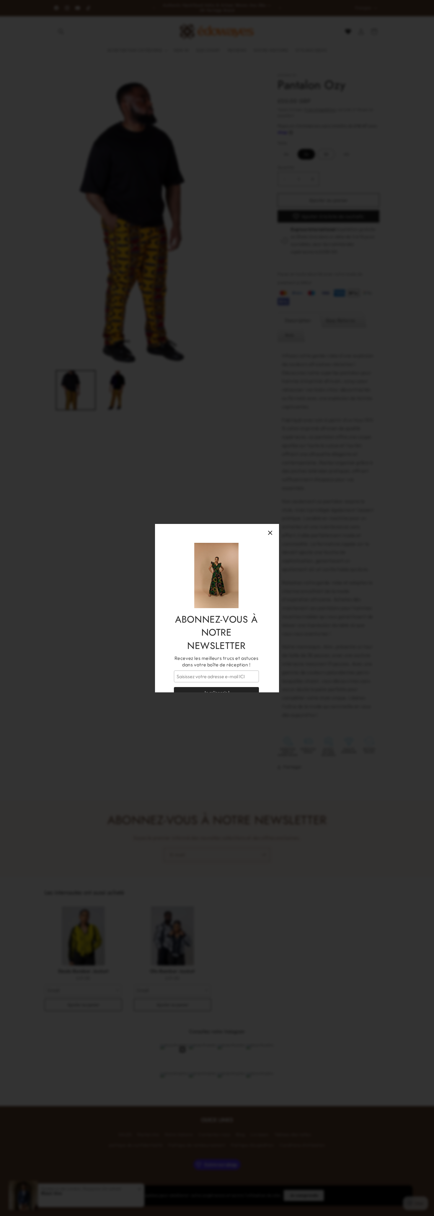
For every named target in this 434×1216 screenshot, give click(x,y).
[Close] (270, 533)
